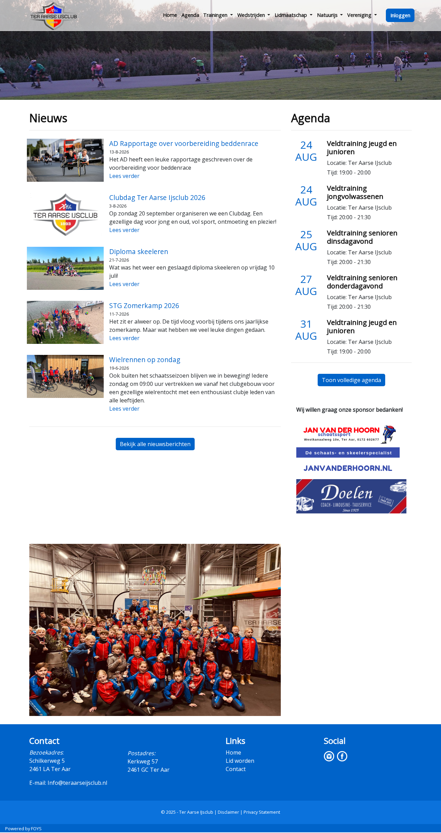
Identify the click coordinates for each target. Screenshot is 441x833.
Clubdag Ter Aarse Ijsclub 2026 (157, 197)
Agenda (190, 15)
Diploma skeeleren (138, 251)
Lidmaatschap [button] (291, 15)
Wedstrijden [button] (251, 15)
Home (170, 15)
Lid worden (240, 761)
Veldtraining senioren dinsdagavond (362, 237)
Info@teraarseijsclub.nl (77, 783)
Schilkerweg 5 (47, 761)
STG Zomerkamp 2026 (144, 305)
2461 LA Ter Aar (50, 769)
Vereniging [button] (360, 15)
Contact (236, 769)
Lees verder (124, 176)
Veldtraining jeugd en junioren (362, 147)
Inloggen (400, 15)
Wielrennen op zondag (144, 359)
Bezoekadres (46, 752)
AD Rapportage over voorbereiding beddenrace (183, 143)
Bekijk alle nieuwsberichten (155, 444)
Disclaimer (228, 812)
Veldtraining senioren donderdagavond (362, 282)
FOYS (36, 828)
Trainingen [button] (216, 15)
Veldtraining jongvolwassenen (355, 192)
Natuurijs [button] (328, 15)
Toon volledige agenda (351, 380)
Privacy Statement (262, 812)
